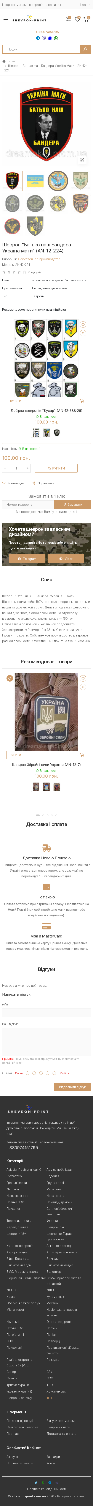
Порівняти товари (19, 1463)
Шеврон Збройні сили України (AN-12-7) (46, 764)
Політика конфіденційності (46, 1489)
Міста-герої (15, 1309)
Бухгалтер (14, 1176)
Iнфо (83, 4)
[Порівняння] (83, 333)
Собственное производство (39, 259)
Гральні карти (16, 1183)
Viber (68, 559)
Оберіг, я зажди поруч (23, 1303)
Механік (52, 1303)
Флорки (52, 1220)
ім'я (5, 1004)
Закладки (53, 1457)
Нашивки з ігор (17, 1195)
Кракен (11, 1296)
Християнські (56, 1391)
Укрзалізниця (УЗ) (19, 1391)
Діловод (12, 1189)
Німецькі (12, 1321)
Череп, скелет (17, 1227)
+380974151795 (47, 32)
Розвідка (52, 1359)
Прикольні (14, 1347)
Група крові (55, 1183)
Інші (14, 61)
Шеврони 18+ (16, 1233)
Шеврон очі (55, 1227)
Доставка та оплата (61, 1433)
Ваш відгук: (10, 1024)
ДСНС (11, 1290)
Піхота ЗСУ (14, 1328)
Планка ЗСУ (15, 1202)
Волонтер (53, 1271)
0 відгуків (35, 272)
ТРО (49, 1385)
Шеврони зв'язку (19, 1398)
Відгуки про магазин (61, 1421)
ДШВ (50, 1290)
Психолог (13, 1208)
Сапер (11, 1372)
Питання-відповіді (19, 1421)
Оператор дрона (59, 1321)
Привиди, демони (59, 1202)
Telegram (29, 559)
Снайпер (12, 1378)
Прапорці (53, 1341)
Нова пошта (55, 1195)
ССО (49, 1378)
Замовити (75, 504)
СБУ (49, 1372)
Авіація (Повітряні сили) (23, 1169)
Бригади (52, 1258)
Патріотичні (15, 1334)
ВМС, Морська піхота (22, 1271)
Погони (51, 1328)
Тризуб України (17, 1385)
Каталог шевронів (19, 1246)
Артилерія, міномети (61, 1252)
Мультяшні (54, 1189)
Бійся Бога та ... (17, 1258)
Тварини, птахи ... (19, 1220)
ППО (9, 1341)
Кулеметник (55, 1296)
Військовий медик (59, 1265)
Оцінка (7, 1073)
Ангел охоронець (59, 1246)
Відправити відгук (72, 1087)
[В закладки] (83, 324)
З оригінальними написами (26, 1278)
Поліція (51, 1334)
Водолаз (52, 1176)
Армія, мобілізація (59, 1169)
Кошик (51, 1463)
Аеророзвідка (16, 1252)
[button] (86, 19)
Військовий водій (19, 1265)
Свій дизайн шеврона (22, 1427)
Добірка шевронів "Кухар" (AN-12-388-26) (46, 410)
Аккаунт (12, 1457)
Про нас (12, 1433)
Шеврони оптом (58, 1427)
